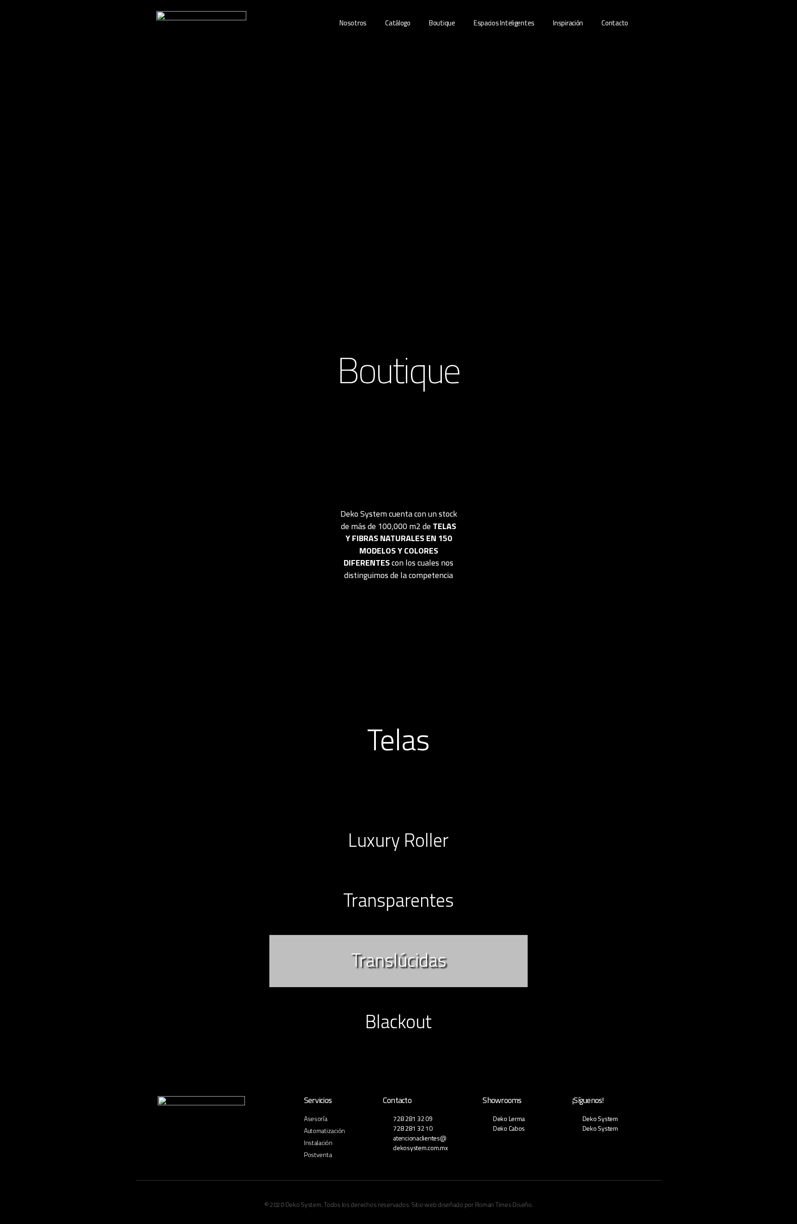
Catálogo (397, 23)
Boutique (442, 23)
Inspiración (568, 23)
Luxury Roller (398, 840)
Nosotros (353, 23)
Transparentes (398, 900)
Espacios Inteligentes (504, 23)
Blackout (398, 1021)
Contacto (614, 23)
